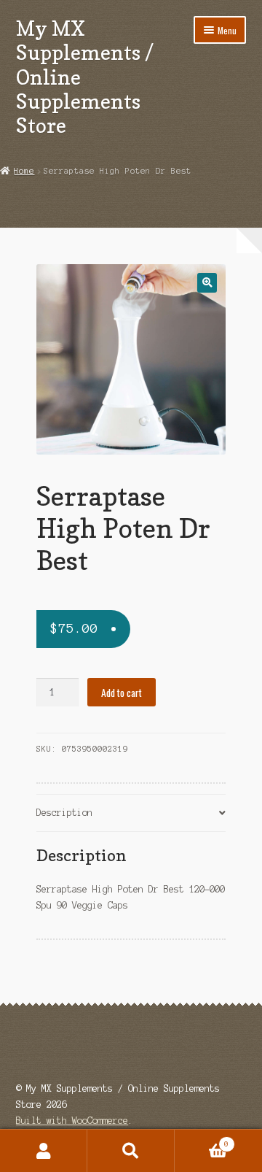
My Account (43, 1151)
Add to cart (121, 692)
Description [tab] (64, 812)
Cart (202, 1140)
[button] (207, 283)
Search (131, 1151)
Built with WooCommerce (72, 1120)
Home (24, 170)
